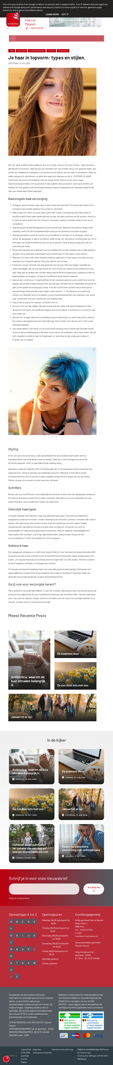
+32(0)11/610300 (37, 28)
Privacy (70, 1049)
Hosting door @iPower (86, 1056)
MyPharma (104, 1049)
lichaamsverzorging (36, 51)
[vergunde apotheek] (70, 1020)
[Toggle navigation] (12, 38)
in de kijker (21, 51)
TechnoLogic (85, 1052)
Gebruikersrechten (59, 1049)
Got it (65, 14)
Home (12, 51)
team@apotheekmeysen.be (86, 936)
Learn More (52, 14)
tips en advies (63, 51)
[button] (94, 349)
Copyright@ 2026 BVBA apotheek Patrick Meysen (26, 1055)
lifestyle (51, 51)
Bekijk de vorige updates (19, 898)
